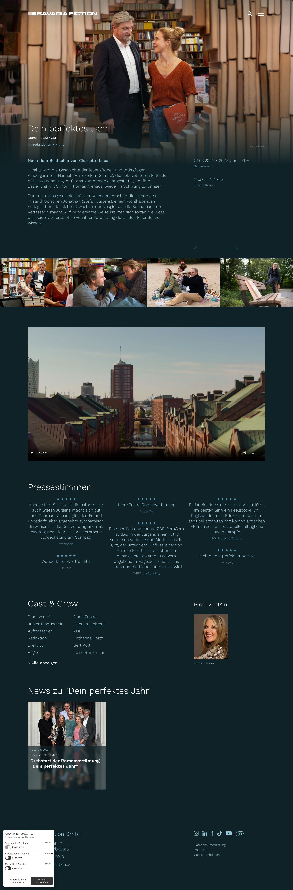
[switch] (14, 847)
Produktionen (41, 144)
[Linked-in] (204, 833)
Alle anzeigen (44, 663)
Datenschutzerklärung (210, 845)
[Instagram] (196, 833)
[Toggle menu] (260, 13)
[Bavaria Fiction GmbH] (62, 13)
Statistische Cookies (17, 853)
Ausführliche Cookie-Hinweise (19, 837)
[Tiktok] (219, 833)
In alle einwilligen (42, 880)
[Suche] (249, 13)
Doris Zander (86, 616)
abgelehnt (17, 858)
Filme (60, 144)
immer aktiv (18, 847)
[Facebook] (212, 833)
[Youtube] (229, 833)
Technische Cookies (16, 843)
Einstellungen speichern (18, 880)
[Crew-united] (240, 833)
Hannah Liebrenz (89, 624)
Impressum (202, 850)
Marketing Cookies (15, 864)
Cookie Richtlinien (207, 854)
